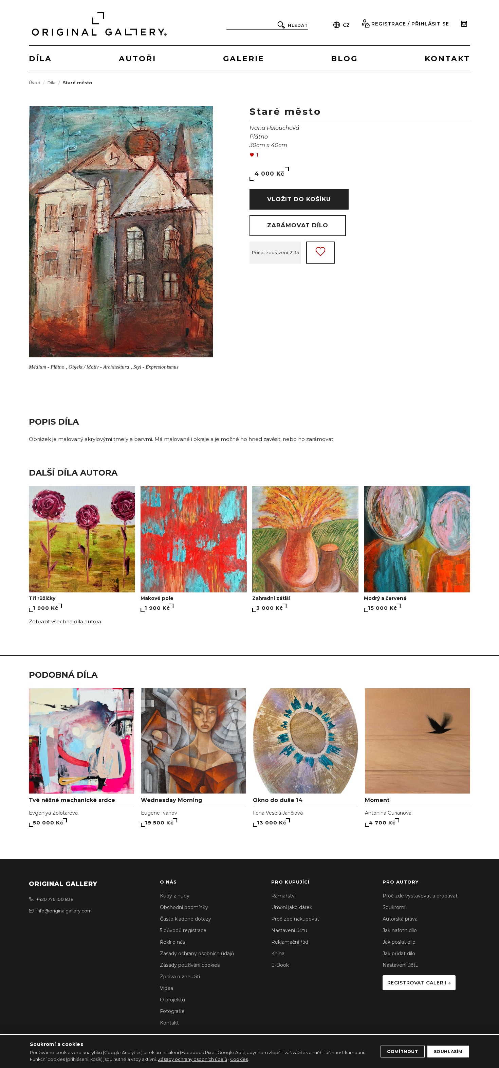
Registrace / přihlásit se (410, 24)
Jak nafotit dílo (400, 930)
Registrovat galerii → (419, 983)
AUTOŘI (137, 58)
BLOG (344, 58)
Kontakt (169, 1023)
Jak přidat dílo (399, 953)
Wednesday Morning (171, 800)
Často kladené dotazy (185, 919)
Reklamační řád (289, 942)
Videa (166, 988)
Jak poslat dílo (399, 942)
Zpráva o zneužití (180, 977)
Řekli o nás (172, 942)
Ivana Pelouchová (274, 128)
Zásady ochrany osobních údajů (197, 953)
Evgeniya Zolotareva (53, 813)
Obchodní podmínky (184, 907)
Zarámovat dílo (297, 225)
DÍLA (40, 58)
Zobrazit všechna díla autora (65, 621)
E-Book (280, 965)
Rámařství (283, 896)
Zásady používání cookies (190, 965)
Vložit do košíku (299, 199)
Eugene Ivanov (159, 813)
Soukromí (394, 907)
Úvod (34, 82)
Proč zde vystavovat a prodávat (420, 896)
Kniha (277, 953)
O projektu (172, 1000)
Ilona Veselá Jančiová (278, 813)
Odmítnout (402, 1051)
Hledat (298, 25)
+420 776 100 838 (55, 899)
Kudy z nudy (174, 896)
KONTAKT (447, 58)
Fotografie (172, 1011)
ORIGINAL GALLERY (63, 884)
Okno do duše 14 (277, 800)
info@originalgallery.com (64, 910)
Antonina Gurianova (388, 813)
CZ (346, 25)
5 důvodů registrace (183, 930)
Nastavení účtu (289, 930)
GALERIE (243, 58)
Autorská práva (400, 919)
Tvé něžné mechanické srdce (72, 800)
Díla (51, 82)
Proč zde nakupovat (295, 919)
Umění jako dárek (291, 907)
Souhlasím (448, 1051)
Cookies (239, 1059)
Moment (377, 800)
